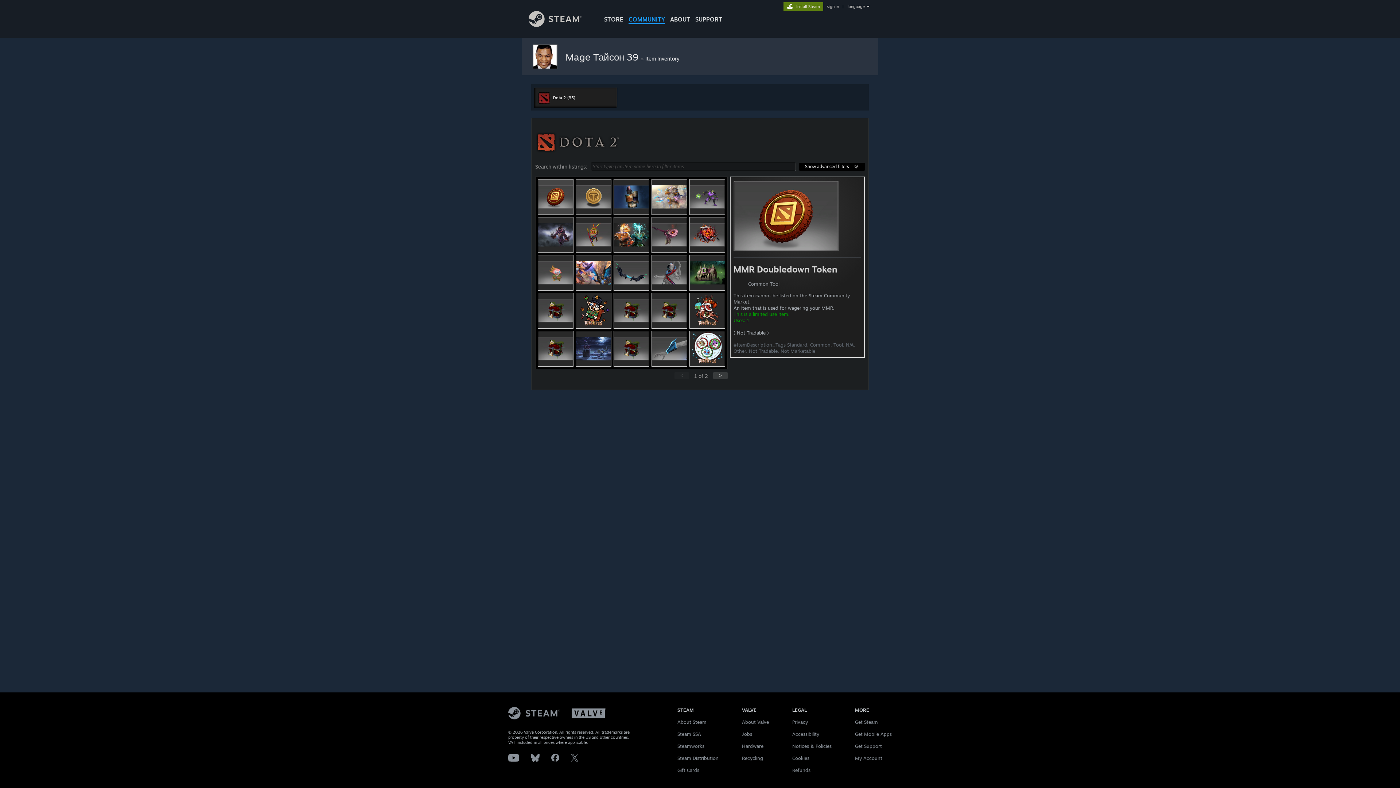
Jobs (747, 734)
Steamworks (690, 746)
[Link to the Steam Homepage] (555, 25)
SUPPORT (708, 19)
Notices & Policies (812, 746)
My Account (868, 758)
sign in (833, 6)
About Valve (755, 722)
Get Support (868, 746)
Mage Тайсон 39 (603, 57)
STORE (613, 19)
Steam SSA (689, 734)
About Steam (692, 722)
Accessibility (805, 734)
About (680, 19)
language (856, 6)
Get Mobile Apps (873, 734)
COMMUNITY (647, 19)
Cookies (800, 758)
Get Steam (866, 722)
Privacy (800, 722)
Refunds (801, 770)
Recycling (752, 758)
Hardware (752, 746)
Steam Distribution (698, 758)
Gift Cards (688, 770)
